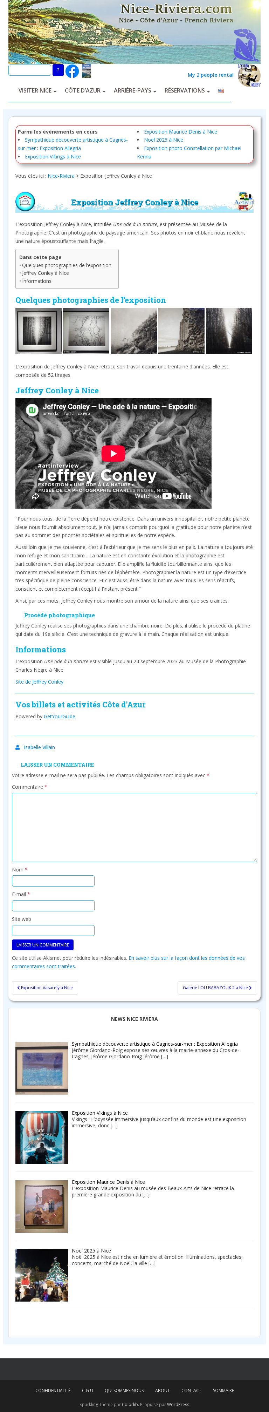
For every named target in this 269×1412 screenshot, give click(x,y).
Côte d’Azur (83, 90)
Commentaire (29, 786)
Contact (191, 1390)
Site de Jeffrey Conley (39, 681)
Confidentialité (52, 1390)
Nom (20, 869)
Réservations (185, 90)
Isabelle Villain (39, 747)
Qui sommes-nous (124, 1390)
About (162, 1390)
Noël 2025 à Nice (163, 139)
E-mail (21, 894)
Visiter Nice (35, 90)
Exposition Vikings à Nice (53, 156)
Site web (21, 919)
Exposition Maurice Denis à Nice (180, 131)
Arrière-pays (132, 90)
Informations (36, 281)
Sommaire (223, 1390)
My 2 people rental (213, 75)
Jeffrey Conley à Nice (45, 273)
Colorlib (130, 1404)
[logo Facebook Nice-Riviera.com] (72, 70)
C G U (87, 1390)
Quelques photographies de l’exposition (66, 265)
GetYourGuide (59, 716)
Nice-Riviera (61, 175)
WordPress (178, 1404)
